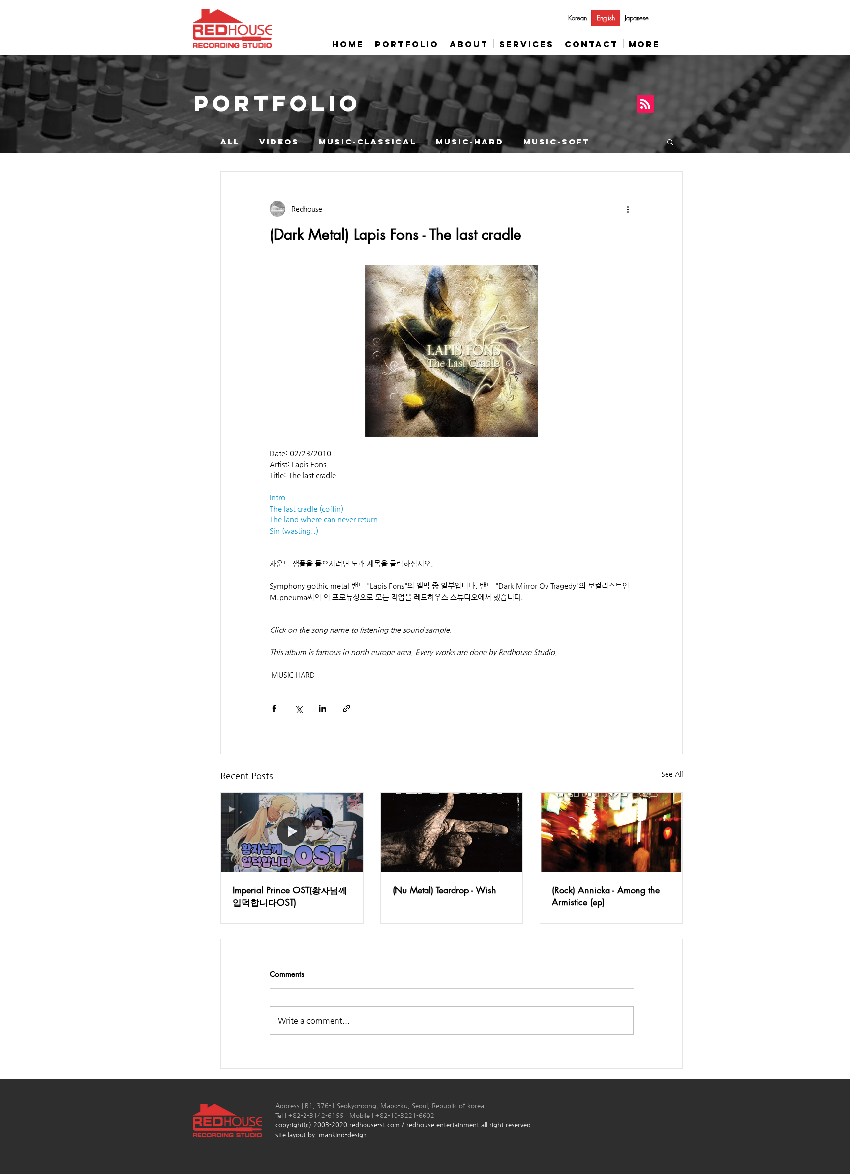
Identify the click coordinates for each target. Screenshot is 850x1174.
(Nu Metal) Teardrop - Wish (444, 890)
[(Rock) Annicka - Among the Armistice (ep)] (611, 832)
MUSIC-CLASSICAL (367, 142)
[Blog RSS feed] (645, 104)
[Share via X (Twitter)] (298, 708)
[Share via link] (346, 708)
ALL (230, 142)
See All (672, 774)
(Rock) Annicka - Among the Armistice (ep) (606, 896)
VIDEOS (279, 142)
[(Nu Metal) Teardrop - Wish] (452, 832)
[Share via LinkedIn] (322, 708)
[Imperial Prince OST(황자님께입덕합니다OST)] (292, 832)
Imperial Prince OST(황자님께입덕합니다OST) (290, 896)
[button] (670, 141)
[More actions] (628, 209)
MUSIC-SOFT (556, 142)
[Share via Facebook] (274, 708)
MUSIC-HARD (470, 142)
